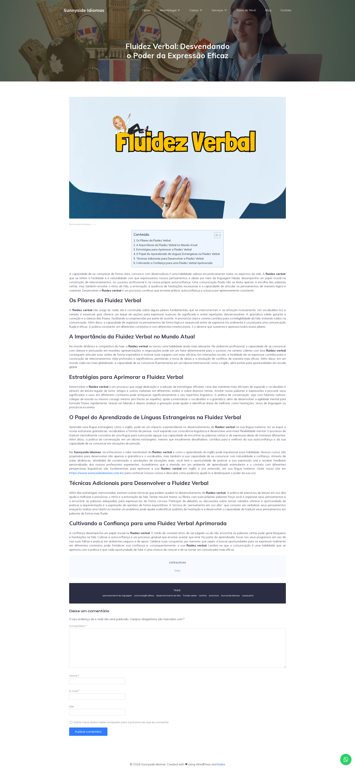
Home (146, 10)
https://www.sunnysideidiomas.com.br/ (96, 473)
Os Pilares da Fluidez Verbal (153, 240)
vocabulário (247, 595)
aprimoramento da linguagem (117, 595)
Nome (74, 675)
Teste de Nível (246, 10)
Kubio (221, 764)
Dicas (177, 570)
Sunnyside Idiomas (80, 224)
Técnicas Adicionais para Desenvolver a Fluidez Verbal (170, 258)
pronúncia (214, 595)
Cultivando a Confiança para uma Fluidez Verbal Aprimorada (174, 263)
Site (71, 706)
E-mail (74, 691)
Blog (268, 10)
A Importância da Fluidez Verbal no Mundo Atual (166, 245)
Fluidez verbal (190, 595)
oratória (203, 595)
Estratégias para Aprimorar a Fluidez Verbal (164, 249)
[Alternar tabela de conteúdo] (215, 235)
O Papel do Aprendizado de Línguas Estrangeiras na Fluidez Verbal (178, 254)
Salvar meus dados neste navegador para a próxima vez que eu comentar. (121, 722)
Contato (285, 10)
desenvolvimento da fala (168, 595)
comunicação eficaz (144, 595)
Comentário (78, 626)
